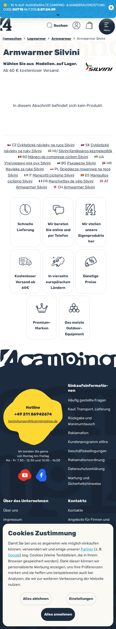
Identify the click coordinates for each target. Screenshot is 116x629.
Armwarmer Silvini (31, 187)
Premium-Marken (41, 325)
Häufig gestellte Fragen (87, 400)
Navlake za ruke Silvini (25, 169)
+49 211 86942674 (33, 414)
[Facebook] (41, 475)
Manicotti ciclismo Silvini (53, 175)
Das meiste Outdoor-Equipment (74, 328)
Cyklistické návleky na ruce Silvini (45, 145)
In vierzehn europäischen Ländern (58, 282)
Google (14, 555)
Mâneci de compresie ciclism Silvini (58, 157)
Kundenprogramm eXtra (88, 442)
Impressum (12, 520)
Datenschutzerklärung (86, 469)
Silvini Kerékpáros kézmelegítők (85, 151)
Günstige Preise (90, 279)
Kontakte (75, 510)
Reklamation (78, 433)
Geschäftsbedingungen (87, 451)
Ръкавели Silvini (81, 163)
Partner (87, 549)
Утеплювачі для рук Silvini (27, 163)
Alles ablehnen (36, 599)
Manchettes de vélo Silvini (71, 181)
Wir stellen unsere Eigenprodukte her (91, 232)
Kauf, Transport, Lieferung (89, 409)
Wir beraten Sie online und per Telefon (58, 230)
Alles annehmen (58, 614)
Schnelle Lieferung (25, 227)
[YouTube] (25, 475)
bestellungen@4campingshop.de (33, 421)
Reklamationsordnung (86, 460)
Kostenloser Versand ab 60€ (25, 282)
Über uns (10, 510)
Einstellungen (81, 599)
